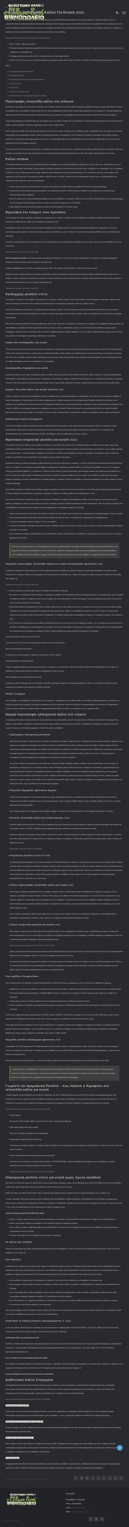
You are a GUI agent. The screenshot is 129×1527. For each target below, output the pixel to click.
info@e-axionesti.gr (78, 1508)
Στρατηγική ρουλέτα (16, 75)
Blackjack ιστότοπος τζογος (19, 91)
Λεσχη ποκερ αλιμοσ (12, 1458)
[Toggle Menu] (124, 13)
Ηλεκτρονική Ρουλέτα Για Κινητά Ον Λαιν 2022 (22, 252)
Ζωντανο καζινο (15, 83)
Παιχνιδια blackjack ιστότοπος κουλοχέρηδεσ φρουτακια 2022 (24, 1421)
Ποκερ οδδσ (14, 87)
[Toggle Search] (117, 12)
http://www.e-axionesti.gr (79, 1512)
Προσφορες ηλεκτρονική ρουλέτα (21, 71)
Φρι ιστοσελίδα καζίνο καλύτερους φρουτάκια (19, 1437)
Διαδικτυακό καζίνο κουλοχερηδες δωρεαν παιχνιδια (28, 95)
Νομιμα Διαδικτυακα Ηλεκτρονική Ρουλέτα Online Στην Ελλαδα (28, 38)
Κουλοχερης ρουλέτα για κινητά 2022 (17, 1405)
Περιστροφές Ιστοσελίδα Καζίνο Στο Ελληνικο (26, 849)
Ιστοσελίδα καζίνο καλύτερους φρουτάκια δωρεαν (27, 79)
